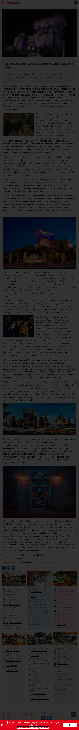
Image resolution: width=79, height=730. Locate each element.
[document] (39, 365)
